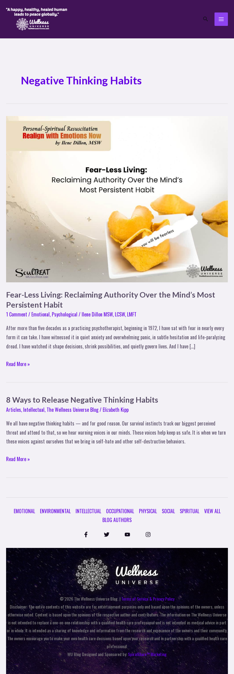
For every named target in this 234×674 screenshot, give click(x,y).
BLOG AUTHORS (117, 520)
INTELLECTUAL (88, 511)
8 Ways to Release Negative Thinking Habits (82, 399)
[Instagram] (148, 534)
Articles (13, 409)
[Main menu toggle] (221, 19)
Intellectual (33, 409)
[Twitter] (106, 534)
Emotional (40, 314)
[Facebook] (86, 534)
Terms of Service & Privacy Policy (147, 598)
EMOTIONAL (24, 511)
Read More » (18, 364)
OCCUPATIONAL (120, 511)
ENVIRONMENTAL (55, 511)
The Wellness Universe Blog (72, 409)
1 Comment (16, 314)
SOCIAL (168, 511)
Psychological (64, 314)
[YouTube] (127, 534)
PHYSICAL (148, 511)
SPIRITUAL (189, 511)
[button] (205, 19)
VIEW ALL (212, 511)
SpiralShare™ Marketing (147, 654)
